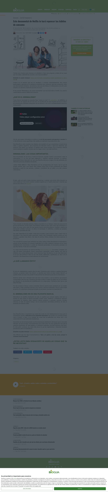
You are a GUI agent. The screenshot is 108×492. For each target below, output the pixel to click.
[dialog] (54, 480)
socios (14, 478)
